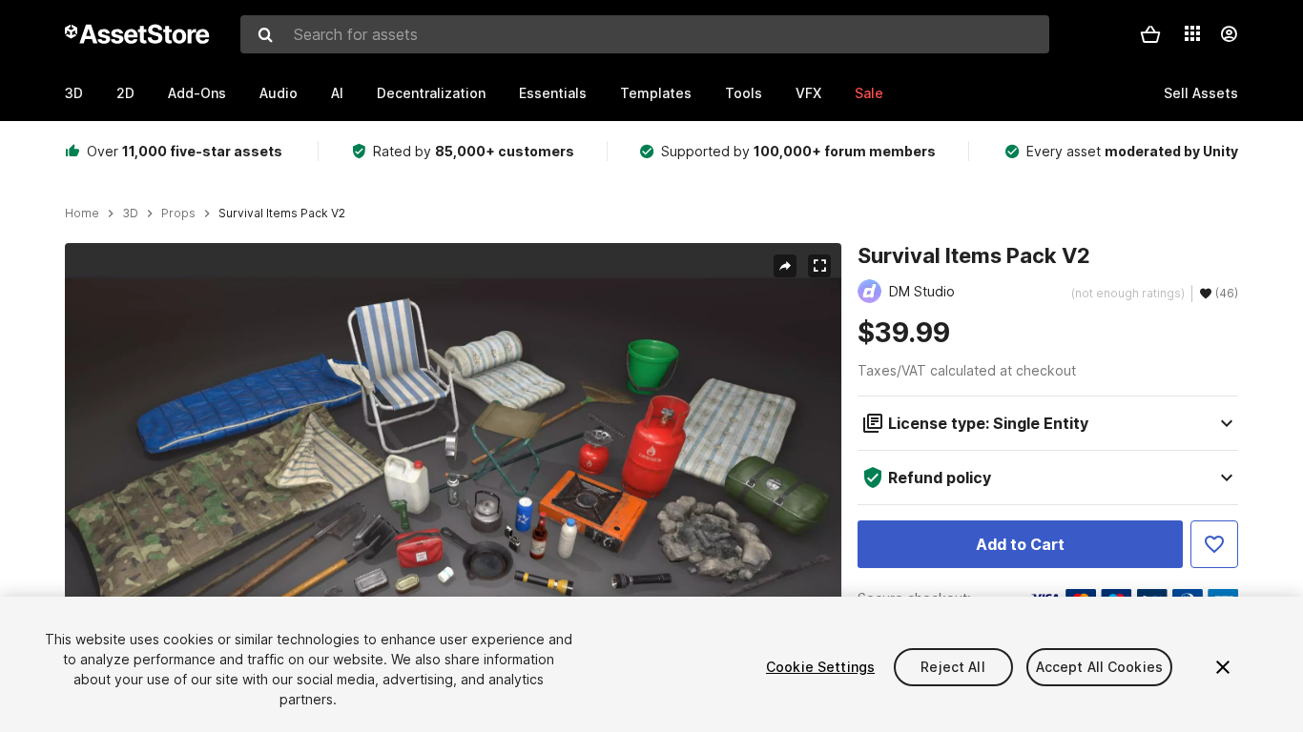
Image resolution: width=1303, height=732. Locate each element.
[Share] (785, 265)
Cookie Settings (820, 667)
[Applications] (1192, 33)
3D (74, 93)
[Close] (1222, 667)
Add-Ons (197, 93)
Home (82, 213)
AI (337, 93)
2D (125, 93)
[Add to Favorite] (1214, 544)
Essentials (553, 93)
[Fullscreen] (819, 265)
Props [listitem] (178, 213)
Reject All (952, 667)
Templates (656, 93)
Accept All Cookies (1100, 667)
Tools (743, 93)
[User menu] (1228, 34)
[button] (1150, 34)
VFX (808, 93)
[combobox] (644, 34)
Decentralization (431, 93)
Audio (278, 93)
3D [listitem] (130, 213)
